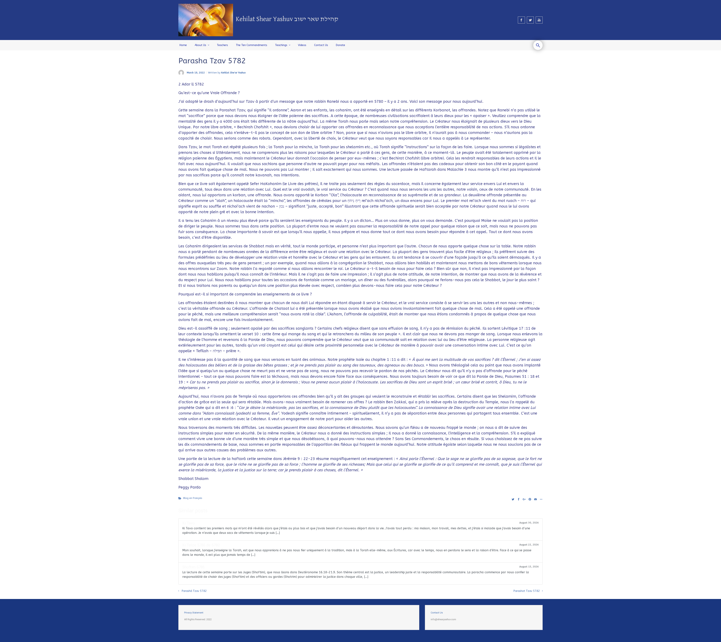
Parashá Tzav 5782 (194, 591)
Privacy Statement (193, 612)
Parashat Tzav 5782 (526, 591)
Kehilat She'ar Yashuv (233, 72)
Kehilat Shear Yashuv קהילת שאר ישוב (287, 19)
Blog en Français (192, 498)
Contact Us (437, 612)
